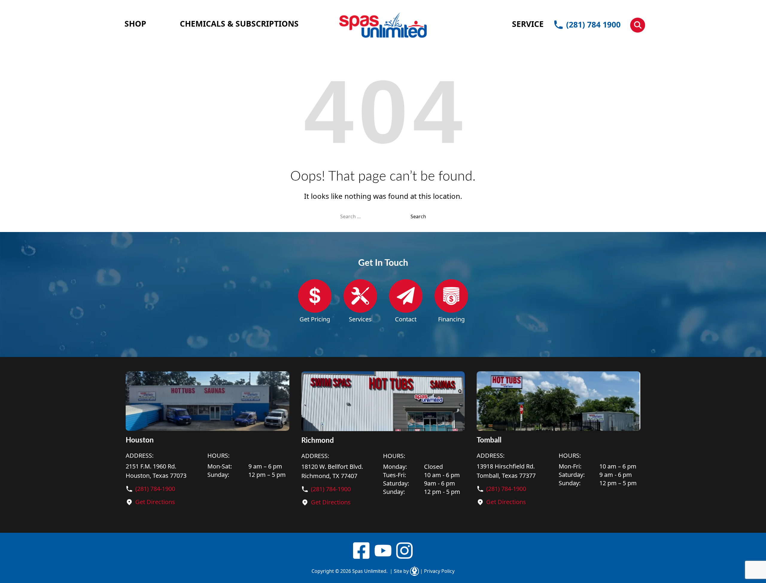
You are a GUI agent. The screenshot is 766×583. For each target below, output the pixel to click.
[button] (637, 25)
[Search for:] (375, 216)
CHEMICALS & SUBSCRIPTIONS (239, 23)
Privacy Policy (437, 571)
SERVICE (528, 24)
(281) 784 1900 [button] (593, 24)
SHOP (135, 23)
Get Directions (155, 502)
